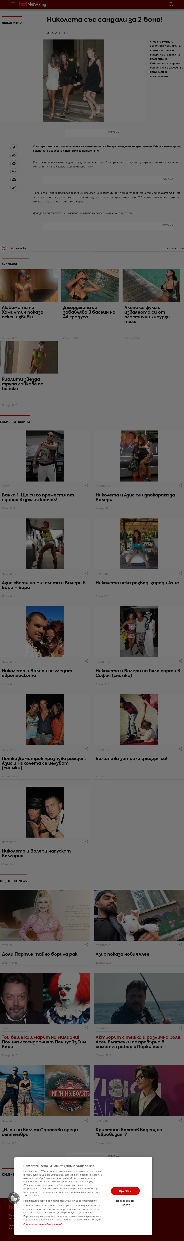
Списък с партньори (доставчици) (42, 1224)
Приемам (125, 1191)
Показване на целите (125, 1203)
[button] (14, 1198)
